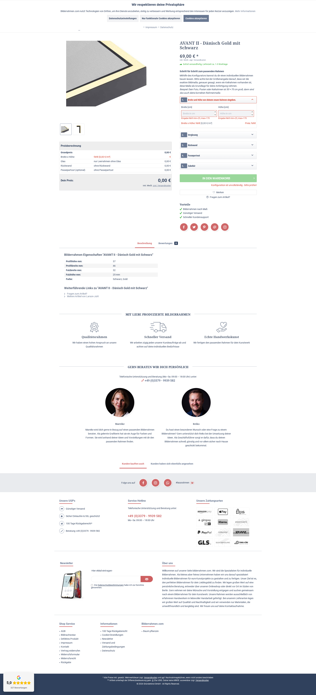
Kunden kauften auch (133, 463)
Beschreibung (144, 243)
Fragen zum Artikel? (219, 197)
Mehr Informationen (245, 11)
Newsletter (107, 639)
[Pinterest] (204, 227)
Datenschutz (108, 650)
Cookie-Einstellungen (112, 635)
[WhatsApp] (168, 483)
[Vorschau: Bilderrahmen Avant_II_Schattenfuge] (66, 129)
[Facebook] (184, 227)
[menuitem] (75, 631)
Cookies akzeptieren (196, 18)
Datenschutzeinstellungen (123, 18)
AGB (63, 631)
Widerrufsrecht (68, 658)
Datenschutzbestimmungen (111, 585)
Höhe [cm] (235, 110)
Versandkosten (150, 677)
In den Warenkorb (216, 178)
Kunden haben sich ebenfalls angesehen (172, 463)
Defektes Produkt (70, 639)
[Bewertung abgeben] (218, 52)
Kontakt (65, 646)
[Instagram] (225, 227)
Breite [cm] (198, 110)
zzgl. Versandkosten (162, 185)
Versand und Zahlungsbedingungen (113, 644)
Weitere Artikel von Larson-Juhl (82, 296)
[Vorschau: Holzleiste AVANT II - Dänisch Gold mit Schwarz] (78, 129)
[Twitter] (194, 227)
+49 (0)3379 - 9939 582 (160, 380)
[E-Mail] (215, 227)
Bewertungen (167, 243)
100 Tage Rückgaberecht (114, 631)
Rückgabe (66, 662)
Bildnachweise (68, 635)
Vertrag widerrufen (70, 650)
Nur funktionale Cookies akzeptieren (161, 18)
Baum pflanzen (151, 631)
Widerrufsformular (70, 654)
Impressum (66, 642)
